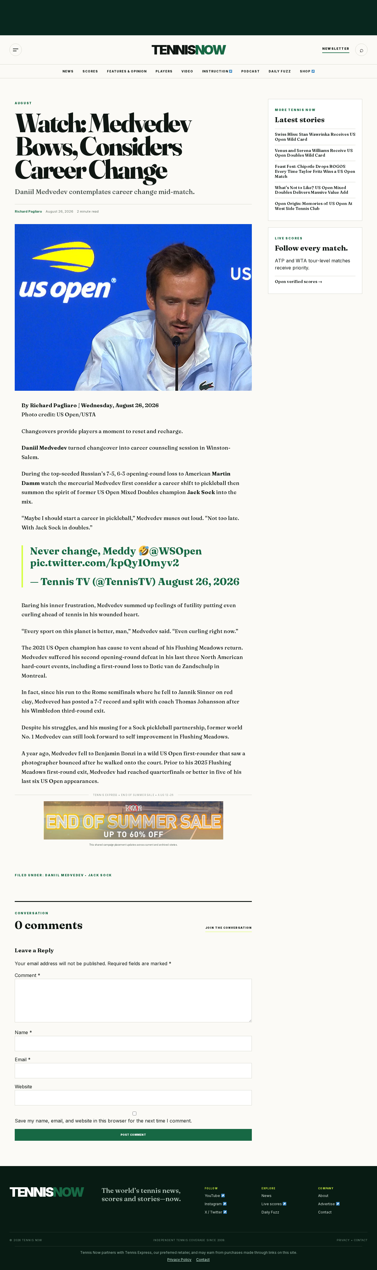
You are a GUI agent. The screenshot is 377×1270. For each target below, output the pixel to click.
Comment (27, 975)
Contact (325, 1212)
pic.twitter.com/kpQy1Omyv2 (104, 563)
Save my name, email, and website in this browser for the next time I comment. (103, 1121)
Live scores (272, 1204)
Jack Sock (100, 875)
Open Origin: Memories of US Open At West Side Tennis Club (313, 206)
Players (164, 71)
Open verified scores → (298, 281)
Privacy (343, 1240)
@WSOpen (175, 551)
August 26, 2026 (198, 581)
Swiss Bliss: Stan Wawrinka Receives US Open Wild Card (315, 137)
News (68, 71)
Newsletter (335, 48)
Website (23, 1086)
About (323, 1195)
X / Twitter (214, 1212)
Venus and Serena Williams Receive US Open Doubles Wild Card (314, 153)
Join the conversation (228, 927)
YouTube (213, 1195)
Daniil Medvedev (64, 875)
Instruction (215, 71)
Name (23, 1032)
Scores (90, 71)
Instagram (214, 1204)
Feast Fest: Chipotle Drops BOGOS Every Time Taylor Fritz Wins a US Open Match (315, 171)
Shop (305, 71)
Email (23, 1059)
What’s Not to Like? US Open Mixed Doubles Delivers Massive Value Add (311, 190)
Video (187, 71)
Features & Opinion (127, 71)
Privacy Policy (179, 1259)
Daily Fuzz (280, 71)
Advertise (327, 1204)
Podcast (250, 71)
